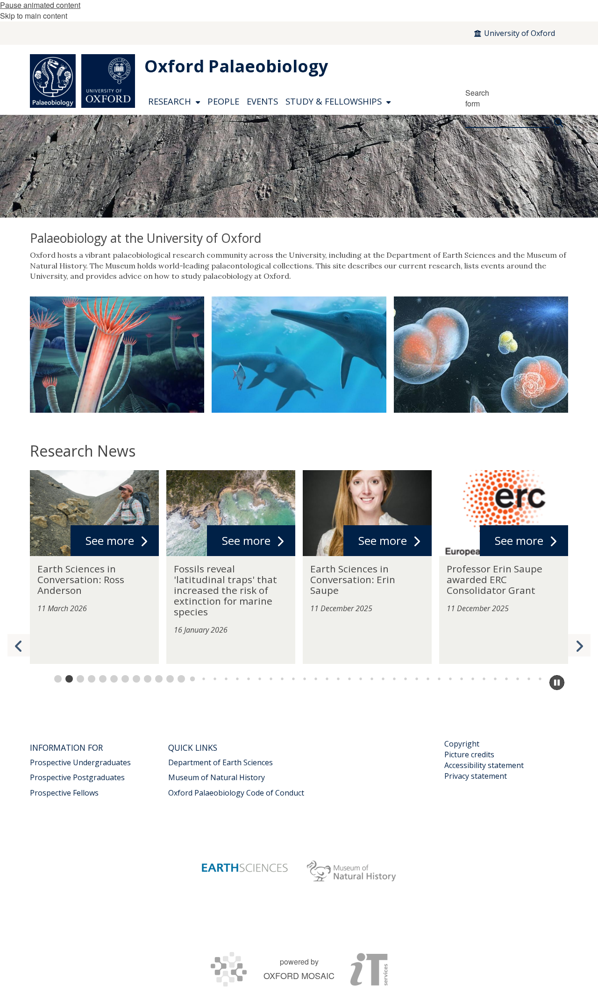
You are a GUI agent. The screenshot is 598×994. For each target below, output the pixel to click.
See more (109, 540)
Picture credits (469, 754)
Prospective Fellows (64, 793)
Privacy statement (475, 776)
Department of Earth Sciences (220, 762)
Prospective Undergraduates (80, 762)
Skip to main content (33, 15)
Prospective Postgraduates (77, 777)
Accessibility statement (484, 765)
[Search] (558, 118)
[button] (579, 645)
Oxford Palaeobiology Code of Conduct (236, 793)
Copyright (461, 744)
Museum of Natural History (216, 777)
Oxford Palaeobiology (236, 66)
